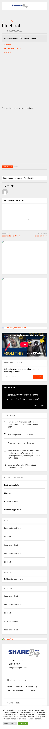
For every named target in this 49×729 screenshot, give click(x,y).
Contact (19, 687)
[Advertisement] (24, 83)
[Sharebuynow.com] (19, 8)
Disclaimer (31, 690)
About (9, 687)
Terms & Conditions (15, 690)
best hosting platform (12, 48)
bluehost (7, 45)
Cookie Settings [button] (9, 723)
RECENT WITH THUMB (13, 477)
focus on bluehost (39, 236)
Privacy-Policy (31, 687)
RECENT (7, 521)
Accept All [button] (23, 723)
